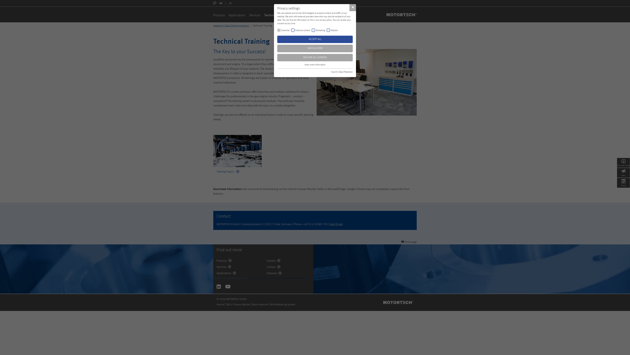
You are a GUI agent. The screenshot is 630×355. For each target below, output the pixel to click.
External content (302, 30)
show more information (315, 65)
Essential (285, 30)
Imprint (334, 72)
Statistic (334, 30)
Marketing (320, 30)
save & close (315, 48)
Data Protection (346, 72)
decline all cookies (315, 57)
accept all (315, 39)
